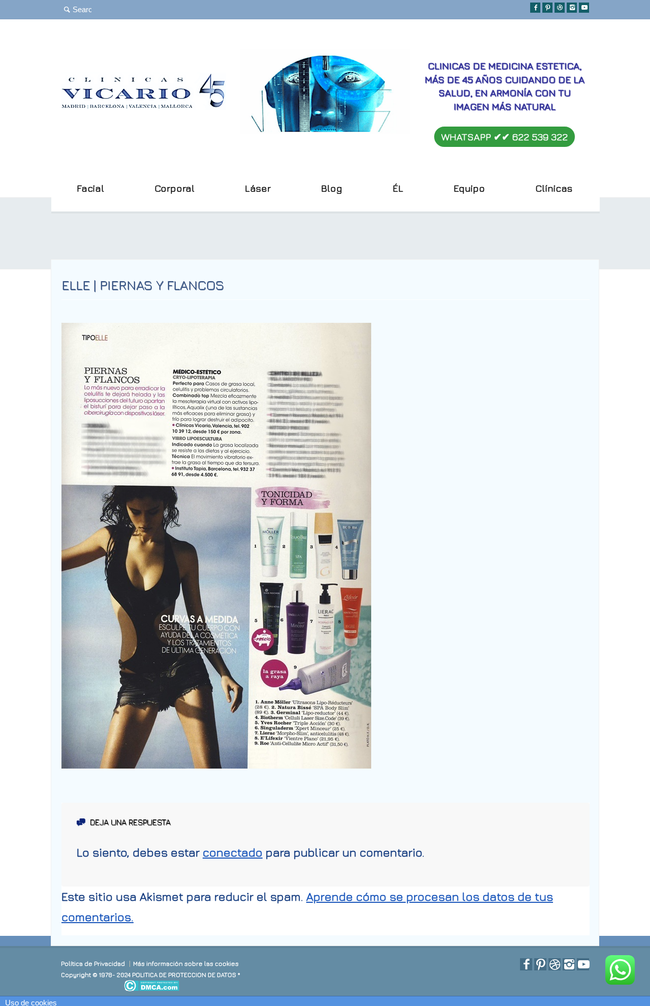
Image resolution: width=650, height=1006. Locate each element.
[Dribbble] (560, 8)
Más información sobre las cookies (186, 963)
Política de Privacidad (93, 963)
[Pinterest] (547, 8)
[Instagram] (572, 8)
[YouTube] (584, 8)
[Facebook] (535, 8)
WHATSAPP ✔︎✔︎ (504, 136)
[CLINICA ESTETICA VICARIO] (143, 105)
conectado (233, 852)
